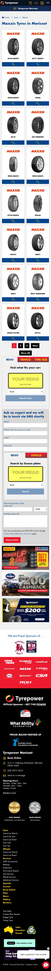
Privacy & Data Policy (17, 964)
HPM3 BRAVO (13, 176)
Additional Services (11, 880)
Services (7, 858)
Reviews (7, 902)
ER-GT (13, 137)
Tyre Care (7, 842)
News (6, 896)
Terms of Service (25, 534)
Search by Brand (9, 839)
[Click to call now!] (30, 3)
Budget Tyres (8, 917)
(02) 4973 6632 (15, 770)
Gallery (6, 899)
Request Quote (12, 540)
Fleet (5, 893)
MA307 (13, 255)
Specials (7, 883)
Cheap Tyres (8, 920)
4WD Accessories (10, 861)
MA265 (38, 215)
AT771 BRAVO (38, 59)
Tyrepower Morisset (27, 8)
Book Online (9, 889)
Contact (7, 886)
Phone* (17, 429)
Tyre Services (8, 874)
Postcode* (8, 445)
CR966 (37, 98)
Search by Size (9, 836)
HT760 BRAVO (13, 215)
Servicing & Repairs (11, 871)
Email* (6, 437)
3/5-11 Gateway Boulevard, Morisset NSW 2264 (24, 764)
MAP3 (37, 255)
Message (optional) (11, 514)
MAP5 (13, 294)
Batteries (6, 864)
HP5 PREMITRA (38, 137)
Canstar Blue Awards (11, 914)
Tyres (5, 830)
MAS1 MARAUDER (38, 294)
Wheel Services (9, 877)
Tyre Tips (6, 846)
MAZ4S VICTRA (13, 333)
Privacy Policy (9, 534)
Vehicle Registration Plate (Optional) (14, 504)
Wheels (6, 849)
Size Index (7, 911)
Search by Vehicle (10, 833)
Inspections (7, 867)
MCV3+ (38, 333)
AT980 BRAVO (13, 98)
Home (6, 17)
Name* (7, 421)
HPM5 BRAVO (37, 176)
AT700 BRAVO (13, 59)
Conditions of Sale (31, 964)
